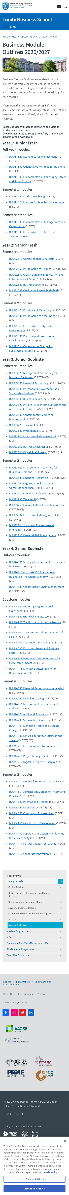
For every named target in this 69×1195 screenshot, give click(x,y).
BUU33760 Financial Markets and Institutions (36, 505)
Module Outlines (50, 36)
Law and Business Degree (22, 907)
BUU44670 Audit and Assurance (28, 714)
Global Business (17, 887)
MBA (9, 937)
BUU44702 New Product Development (32, 823)
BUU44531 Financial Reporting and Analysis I (36, 688)
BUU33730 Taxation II (22, 499)
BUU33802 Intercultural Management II (33, 515)
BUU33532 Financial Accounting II (29, 477)
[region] (34, 1166)
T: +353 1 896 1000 (13, 1113)
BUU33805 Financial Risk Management (32, 535)
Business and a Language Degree (26, 901)
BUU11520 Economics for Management (33, 156)
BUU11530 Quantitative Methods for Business (37, 166)
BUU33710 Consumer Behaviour (29, 493)
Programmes (9, 36)
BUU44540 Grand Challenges (26, 616)
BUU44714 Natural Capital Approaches (32, 843)
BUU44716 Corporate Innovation (29, 853)
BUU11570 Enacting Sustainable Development (37, 202)
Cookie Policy (50, 1172)
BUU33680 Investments (23, 430)
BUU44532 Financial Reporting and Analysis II (36, 781)
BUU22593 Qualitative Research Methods (34, 290)
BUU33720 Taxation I (22, 425)
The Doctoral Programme (20, 949)
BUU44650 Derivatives (23, 807)
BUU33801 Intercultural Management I (32, 436)
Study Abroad (15, 919)
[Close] (65, 1141)
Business (7, 982)
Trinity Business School (27, 19)
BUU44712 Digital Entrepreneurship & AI (33, 762)
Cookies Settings (34, 1179)
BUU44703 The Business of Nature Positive (35, 622)
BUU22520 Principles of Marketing (30, 310)
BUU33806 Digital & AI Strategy (28, 452)
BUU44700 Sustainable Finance (28, 720)
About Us (8, 994)
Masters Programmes (18, 931)
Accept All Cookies (34, 1188)
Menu (13, 27)
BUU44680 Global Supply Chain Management (36, 586)
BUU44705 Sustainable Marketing (29, 642)
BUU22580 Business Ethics (25, 284)
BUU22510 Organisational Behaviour (31, 258)
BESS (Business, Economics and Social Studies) (29, 894)
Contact (42, 994)
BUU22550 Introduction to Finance (30, 268)
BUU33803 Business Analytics (27, 446)
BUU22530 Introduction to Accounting (32, 315)
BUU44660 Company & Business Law (31, 813)
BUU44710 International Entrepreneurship (34, 746)
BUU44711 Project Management (28, 756)
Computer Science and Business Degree (29, 913)
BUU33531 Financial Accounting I (29, 383)
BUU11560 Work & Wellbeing (27, 196)
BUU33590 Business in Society (27, 399)
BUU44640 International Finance (29, 801)
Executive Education (18, 955)
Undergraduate (29, 36)
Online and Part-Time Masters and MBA (28, 943)
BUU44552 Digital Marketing (26, 698)
